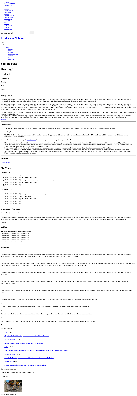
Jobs (5, 22)
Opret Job (7, 27)
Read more (4, 119)
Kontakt (6, 2)
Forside (6, 14)
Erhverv (10, 52)
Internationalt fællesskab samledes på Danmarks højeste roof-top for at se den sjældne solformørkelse (36, 350)
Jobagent (7, 20)
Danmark (11, 59)
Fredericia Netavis (12, 38)
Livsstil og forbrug (9, 339)
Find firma (7, 12)
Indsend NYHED (9, 4)
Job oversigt (8, 19)
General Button (5, 162)
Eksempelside (8, 10)
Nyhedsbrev (8, 25)
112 (9, 57)
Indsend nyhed (8, 17)
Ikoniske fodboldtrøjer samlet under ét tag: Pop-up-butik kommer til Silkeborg (29, 358)
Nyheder (7, 47)
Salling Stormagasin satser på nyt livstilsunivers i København (23, 343)
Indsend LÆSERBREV (11, 5)
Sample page (8, 29)
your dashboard (31, 140)
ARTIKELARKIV (6, 33)
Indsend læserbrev (9, 15)
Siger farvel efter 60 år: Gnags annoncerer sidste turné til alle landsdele (26, 336)
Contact (6, 9)
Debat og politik (13, 54)
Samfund (11, 56)
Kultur (10, 51)
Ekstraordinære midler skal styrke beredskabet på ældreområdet (25, 365)
